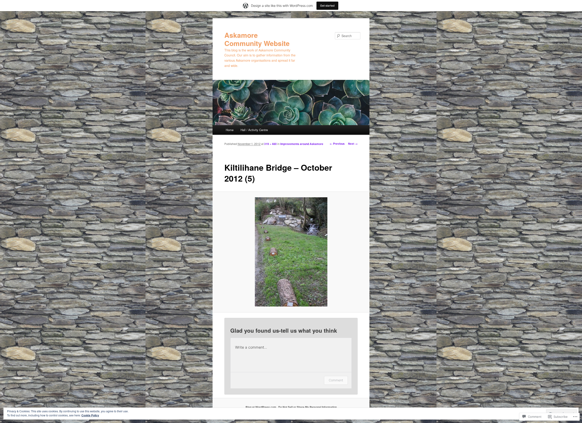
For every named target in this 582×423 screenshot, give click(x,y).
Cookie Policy (90, 415)
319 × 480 (270, 144)
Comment (336, 380)
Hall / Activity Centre (254, 130)
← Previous (337, 144)
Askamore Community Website (257, 39)
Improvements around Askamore (301, 144)
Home (229, 130)
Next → (353, 144)
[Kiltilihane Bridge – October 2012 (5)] (291, 251)
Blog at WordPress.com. (261, 407)
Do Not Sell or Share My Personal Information (307, 407)
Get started (327, 5)
